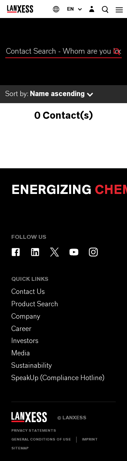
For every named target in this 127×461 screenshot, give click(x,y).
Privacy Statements (33, 430)
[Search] (117, 52)
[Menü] (119, 9)
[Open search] (105, 9)
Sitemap (20, 448)
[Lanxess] (34, 419)
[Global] (56, 9)
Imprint (90, 439)
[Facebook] (15, 252)
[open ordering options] (90, 94)
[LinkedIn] (35, 252)
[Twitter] (54, 252)
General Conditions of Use (41, 439)
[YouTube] (73, 252)
